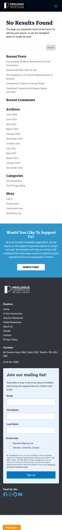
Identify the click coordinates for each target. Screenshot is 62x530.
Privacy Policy (10, 339)
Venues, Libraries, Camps (26, 447)
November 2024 (14, 138)
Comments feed (14, 208)
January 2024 (13, 163)
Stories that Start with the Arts (21, 70)
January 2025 (13, 134)
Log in (9, 198)
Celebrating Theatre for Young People (25, 83)
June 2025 (11, 119)
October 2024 (13, 143)
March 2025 (12, 129)
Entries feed (12, 203)
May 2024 (11, 153)
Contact (7, 335)
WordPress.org (13, 213)
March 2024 (12, 158)
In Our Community (12, 313)
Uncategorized (13, 181)
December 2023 (14, 167)
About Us (8, 326)
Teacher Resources (13, 318)
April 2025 (11, 124)
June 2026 (11, 114)
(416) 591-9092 (11, 362)
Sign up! (31, 475)
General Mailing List (23, 443)
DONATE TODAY (31, 267)
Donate (7, 331)
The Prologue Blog (15, 185)
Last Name (12, 424)
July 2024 (11, 148)
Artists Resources (12, 322)
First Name (12, 410)
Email (10, 396)
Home (6, 309)
